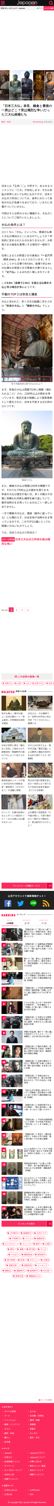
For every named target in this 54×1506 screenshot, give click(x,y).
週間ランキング (37, 1474)
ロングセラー (11, 1243)
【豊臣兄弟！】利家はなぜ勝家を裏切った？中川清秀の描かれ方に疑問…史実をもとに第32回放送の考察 (37, 1020)
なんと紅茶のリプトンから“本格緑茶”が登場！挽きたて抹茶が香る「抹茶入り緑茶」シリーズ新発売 (38, 1152)
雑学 (38, 1243)
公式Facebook (7, 903)
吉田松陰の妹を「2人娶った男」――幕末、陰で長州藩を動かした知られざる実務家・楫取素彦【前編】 (38, 1167)
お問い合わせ (36, 1461)
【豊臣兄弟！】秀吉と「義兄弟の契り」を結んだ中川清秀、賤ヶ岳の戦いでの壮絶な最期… (37, 1136)
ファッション (10, 1420)
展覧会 (8, 1270)
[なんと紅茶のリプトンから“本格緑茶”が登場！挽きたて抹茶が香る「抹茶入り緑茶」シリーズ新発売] (12, 1154)
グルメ (7, 1428)
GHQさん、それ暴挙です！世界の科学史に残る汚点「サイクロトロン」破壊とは (39, 718)
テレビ (43, 1249)
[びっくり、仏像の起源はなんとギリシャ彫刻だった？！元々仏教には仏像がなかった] (14, 802)
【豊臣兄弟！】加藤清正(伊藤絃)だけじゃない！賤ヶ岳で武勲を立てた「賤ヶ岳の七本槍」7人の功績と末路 (38, 947)
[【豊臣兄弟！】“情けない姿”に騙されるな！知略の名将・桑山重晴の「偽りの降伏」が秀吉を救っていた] (12, 935)
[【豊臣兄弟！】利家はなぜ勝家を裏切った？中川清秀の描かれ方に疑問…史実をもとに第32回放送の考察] (12, 1023)
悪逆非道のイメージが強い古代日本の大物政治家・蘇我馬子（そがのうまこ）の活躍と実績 (13, 785)
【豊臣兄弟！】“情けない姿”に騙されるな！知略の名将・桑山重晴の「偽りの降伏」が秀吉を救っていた (37, 933)
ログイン (40, 8)
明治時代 (41, 1254)
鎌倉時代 (20, 1270)
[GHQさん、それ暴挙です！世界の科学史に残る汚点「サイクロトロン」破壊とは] (40, 704)
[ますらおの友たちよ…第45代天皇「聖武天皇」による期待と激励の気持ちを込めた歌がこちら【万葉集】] (40, 735)
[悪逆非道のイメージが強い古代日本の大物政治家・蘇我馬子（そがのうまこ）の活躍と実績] (14, 771)
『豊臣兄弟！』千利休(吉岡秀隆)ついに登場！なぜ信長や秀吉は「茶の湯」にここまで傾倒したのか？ (38, 1123)
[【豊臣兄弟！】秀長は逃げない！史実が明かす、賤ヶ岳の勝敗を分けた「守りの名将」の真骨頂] (12, 1081)
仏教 (19, 683)
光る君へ (47, 1270)
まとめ (33, 1411)
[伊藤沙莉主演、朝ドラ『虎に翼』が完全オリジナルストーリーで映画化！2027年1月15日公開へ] (12, 1037)
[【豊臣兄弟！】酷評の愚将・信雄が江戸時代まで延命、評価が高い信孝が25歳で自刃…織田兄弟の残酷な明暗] (12, 1052)
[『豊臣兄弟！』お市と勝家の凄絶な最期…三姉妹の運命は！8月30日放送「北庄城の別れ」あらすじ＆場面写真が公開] (12, 1213)
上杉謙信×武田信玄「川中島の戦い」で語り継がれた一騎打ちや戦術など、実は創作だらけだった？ (39, 819)
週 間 (27, 922)
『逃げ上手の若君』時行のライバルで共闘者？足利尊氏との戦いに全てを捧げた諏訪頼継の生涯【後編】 (37, 1094)
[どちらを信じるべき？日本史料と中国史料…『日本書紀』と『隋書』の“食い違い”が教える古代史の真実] (12, 1008)
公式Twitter (20, 903)
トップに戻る (46, 1399)
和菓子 (33, 1428)
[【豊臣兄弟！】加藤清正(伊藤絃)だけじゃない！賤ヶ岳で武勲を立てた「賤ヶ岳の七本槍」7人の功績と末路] (12, 949)
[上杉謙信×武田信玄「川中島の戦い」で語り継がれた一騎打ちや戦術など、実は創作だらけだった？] (40, 802)
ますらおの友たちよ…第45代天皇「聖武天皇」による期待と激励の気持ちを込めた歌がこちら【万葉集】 (39, 752)
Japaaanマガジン (37, 1452)
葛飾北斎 (19, 1276)
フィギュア (42, 1265)
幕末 (12, 1249)
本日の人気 (9, 1474)
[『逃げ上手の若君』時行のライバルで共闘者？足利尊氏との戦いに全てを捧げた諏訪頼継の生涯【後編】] (12, 1096)
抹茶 (22, 1259)
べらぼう (15, 1254)
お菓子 (48, 1243)
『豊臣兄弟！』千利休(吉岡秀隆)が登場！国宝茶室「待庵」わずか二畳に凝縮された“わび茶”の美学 (38, 991)
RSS (46, 903)
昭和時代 (34, 1270)
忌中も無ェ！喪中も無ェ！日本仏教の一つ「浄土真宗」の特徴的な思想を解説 (13, 718)
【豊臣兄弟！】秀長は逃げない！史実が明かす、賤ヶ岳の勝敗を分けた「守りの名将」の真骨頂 (37, 1079)
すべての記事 (10, 1411)
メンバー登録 (48, 8)
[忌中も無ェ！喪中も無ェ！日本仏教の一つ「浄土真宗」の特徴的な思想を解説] (14, 704)
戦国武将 (40, 1238)
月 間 (44, 922)
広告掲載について (12, 1461)
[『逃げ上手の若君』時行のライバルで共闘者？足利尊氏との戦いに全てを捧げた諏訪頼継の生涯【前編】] (12, 979)
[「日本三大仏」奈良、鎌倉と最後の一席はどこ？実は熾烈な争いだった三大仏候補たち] (27, 85)
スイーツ (26, 1243)
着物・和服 (35, 1420)
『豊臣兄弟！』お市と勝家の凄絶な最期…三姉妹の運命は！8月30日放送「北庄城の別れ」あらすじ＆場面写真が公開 (38, 1211)
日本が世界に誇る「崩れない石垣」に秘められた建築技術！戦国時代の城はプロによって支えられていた (13, 752)
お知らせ (8, 1457)
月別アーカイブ (36, 1470)
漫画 (21, 1249)
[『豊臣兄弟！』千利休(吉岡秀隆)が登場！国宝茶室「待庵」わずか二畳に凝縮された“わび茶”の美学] (12, 993)
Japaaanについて (37, 1457)
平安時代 (16, 1238)
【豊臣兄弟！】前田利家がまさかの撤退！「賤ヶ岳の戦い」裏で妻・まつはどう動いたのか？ (37, 1107)
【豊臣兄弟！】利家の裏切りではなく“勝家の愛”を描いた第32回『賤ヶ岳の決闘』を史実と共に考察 (37, 1064)
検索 (51, 3)
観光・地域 (6, 121)
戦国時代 (27, 1233)
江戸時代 (14, 1233)
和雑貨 (33, 1424)
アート (7, 1415)
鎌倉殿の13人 (35, 1276)
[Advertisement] (27, 40)
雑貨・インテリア (12, 1424)
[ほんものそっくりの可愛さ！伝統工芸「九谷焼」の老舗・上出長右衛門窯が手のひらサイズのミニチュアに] (12, 1183)
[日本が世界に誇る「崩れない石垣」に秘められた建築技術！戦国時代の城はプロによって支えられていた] (14, 735)
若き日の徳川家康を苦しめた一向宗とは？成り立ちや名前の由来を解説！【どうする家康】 (39, 785)
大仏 (28, 683)
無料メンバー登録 (37, 1465)
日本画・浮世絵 (37, 1415)
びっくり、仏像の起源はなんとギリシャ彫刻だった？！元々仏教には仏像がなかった (13, 817)
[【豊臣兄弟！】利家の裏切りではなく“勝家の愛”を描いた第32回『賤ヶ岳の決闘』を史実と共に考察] (12, 1066)
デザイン (34, 1259)
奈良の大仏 (39, 683)
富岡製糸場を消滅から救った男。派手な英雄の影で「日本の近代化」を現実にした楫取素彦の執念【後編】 (37, 1196)
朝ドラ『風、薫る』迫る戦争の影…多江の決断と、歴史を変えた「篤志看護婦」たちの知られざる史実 (37, 962)
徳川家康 (11, 1259)
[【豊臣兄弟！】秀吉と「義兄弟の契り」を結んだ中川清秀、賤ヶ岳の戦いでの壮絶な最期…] (12, 1140)
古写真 (7, 1441)
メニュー (3, 3)
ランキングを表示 (26, 1223)
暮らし (7, 1437)
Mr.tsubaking (38, 121)
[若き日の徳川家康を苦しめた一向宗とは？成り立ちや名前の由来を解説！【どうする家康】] (40, 771)
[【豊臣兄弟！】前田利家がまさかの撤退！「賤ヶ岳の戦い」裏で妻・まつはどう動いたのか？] (12, 1110)
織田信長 (28, 1254)
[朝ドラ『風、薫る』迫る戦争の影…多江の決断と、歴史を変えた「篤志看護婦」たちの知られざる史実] (12, 964)
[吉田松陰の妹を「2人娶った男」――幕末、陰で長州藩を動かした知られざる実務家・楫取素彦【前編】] (12, 1169)
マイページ (9, 1465)
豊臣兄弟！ (14, 1265)
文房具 (46, 1259)
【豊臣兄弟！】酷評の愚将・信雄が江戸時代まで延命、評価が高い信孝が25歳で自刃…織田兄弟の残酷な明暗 (37, 1050)
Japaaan (27, 3)
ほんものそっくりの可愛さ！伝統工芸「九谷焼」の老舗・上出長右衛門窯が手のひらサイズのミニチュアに (37, 1181)
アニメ (28, 1238)
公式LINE (33, 903)
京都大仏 (8, 683)
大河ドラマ (41, 1233)
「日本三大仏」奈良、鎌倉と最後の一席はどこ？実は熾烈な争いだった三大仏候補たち (27, 110)
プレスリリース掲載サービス (26, 885)
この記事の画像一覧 (28, 676)
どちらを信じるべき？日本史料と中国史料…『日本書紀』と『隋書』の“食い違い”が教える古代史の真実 (37, 1006)
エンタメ (34, 1433)
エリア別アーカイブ (13, 1470)
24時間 (10, 922)
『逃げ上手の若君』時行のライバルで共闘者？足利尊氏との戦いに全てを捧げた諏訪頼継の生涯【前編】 (37, 977)
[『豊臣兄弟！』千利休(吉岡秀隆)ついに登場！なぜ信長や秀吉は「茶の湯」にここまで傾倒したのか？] (12, 1125)
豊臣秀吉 (28, 1265)
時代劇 (32, 1249)
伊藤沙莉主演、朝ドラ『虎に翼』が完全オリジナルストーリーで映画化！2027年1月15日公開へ (38, 1034)
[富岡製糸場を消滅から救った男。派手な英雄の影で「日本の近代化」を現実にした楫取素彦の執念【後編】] (12, 1198)
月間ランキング (11, 1478)
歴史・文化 (35, 1437)
